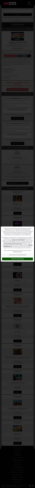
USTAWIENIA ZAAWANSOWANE (17, 255)
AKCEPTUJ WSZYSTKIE (17, 259)
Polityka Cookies (17, 251)
